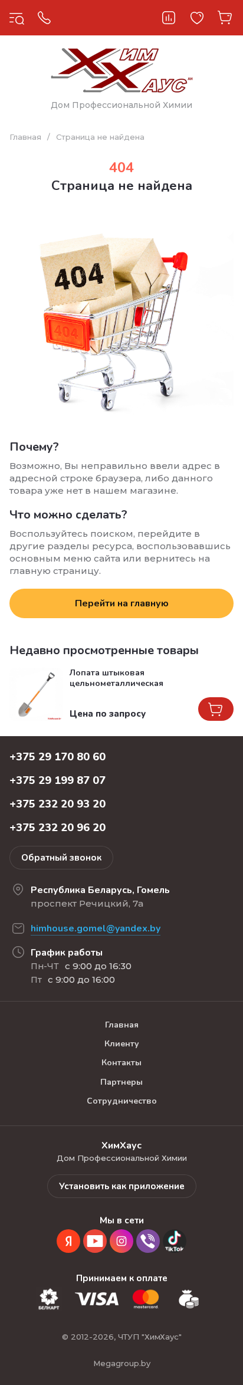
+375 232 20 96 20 (57, 828)
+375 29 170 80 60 (57, 757)
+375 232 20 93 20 (57, 804)
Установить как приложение (122, 1186)
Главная (25, 137)
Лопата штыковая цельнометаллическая (116, 678)
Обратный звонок (61, 858)
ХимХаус (103, 18)
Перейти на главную (122, 603)
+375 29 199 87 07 (57, 780)
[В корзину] (216, 709)
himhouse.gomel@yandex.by (95, 928)
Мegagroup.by (121, 1363)
